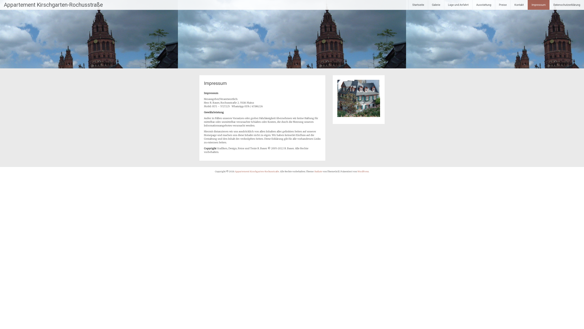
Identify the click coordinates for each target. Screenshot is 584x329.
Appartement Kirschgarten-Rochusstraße (53, 5)
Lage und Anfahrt (458, 4)
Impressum (539, 4)
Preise (503, 4)
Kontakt (519, 4)
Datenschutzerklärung (566, 4)
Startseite (418, 4)
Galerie (436, 4)
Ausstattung (483, 4)
